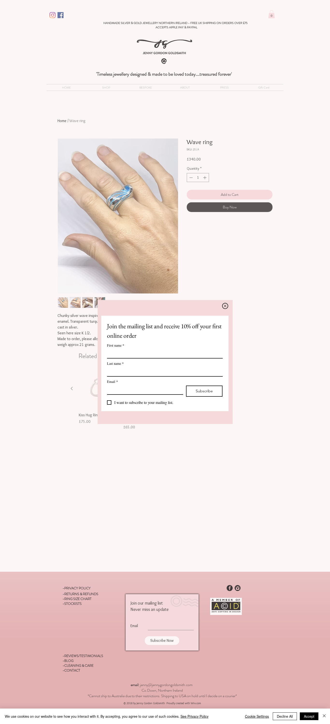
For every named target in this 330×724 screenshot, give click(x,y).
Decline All (285, 716)
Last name (115, 363)
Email (112, 382)
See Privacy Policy (194, 716)
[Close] (324, 716)
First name (115, 345)
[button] (225, 306)
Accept (309, 716)
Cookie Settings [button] (257, 716)
